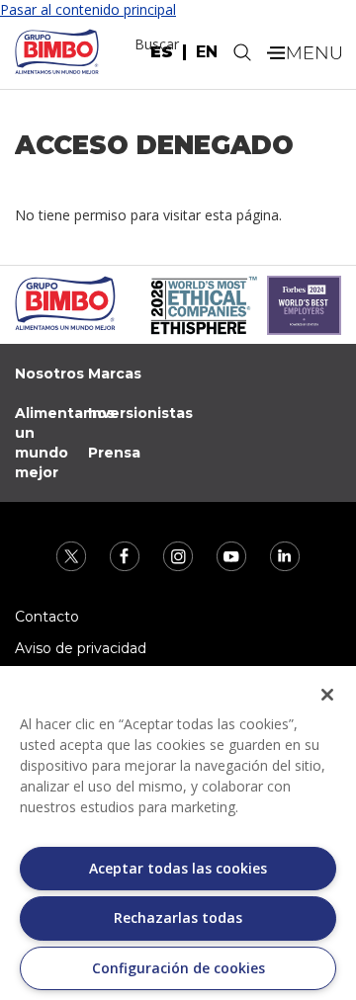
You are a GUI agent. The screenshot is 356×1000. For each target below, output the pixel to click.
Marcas (114, 373)
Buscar (156, 44)
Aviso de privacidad (80, 648)
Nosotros (49, 373)
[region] (178, 833)
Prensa (114, 452)
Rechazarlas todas (178, 917)
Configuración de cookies (178, 967)
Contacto (47, 616)
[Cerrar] (327, 694)
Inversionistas (140, 413)
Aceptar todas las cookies (178, 868)
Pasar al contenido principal (88, 9)
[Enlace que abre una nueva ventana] (73, 554)
